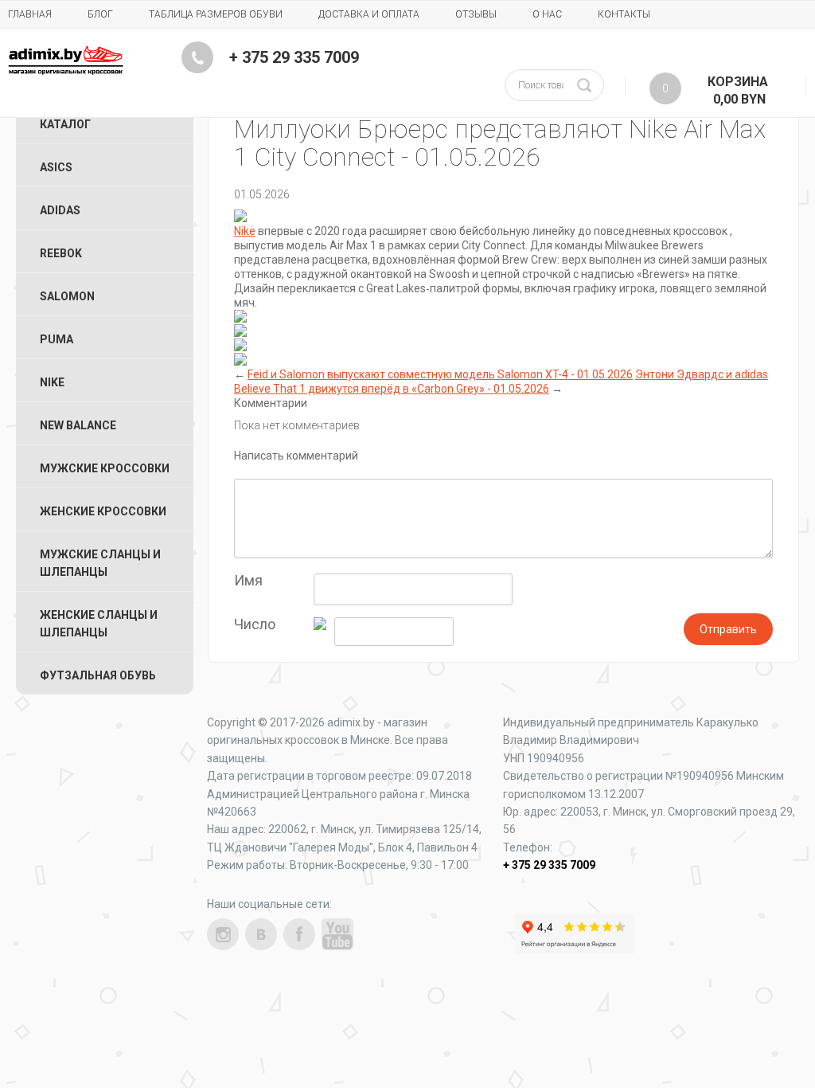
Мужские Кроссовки (105, 468)
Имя (248, 580)
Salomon (67, 296)
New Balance (78, 425)
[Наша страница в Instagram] (223, 934)
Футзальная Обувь (98, 675)
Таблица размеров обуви (216, 14)
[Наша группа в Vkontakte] (261, 934)
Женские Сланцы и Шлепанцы (99, 624)
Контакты (624, 14)
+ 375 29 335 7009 (294, 57)
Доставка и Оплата (368, 14)
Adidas (60, 210)
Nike (244, 231)
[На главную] (65, 60)
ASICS (56, 167)
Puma (56, 339)
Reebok (61, 253)
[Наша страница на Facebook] (299, 934)
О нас (547, 14)
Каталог (65, 124)
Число (254, 624)
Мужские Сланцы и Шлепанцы (100, 563)
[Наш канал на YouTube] (337, 934)
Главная (30, 14)
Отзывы (476, 14)
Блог (100, 14)
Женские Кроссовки (103, 511)
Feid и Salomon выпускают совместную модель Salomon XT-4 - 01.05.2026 (440, 374)
